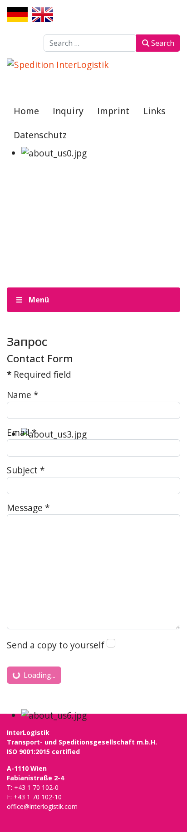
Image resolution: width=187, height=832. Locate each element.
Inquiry (68, 111)
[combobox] (90, 43)
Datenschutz (40, 135)
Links (154, 111)
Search (161, 43)
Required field (39, 374)
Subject (26, 470)
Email (22, 432)
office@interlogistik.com (42, 806)
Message (28, 507)
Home (26, 111)
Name (23, 395)
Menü (39, 300)
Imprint (113, 111)
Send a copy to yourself (55, 645)
